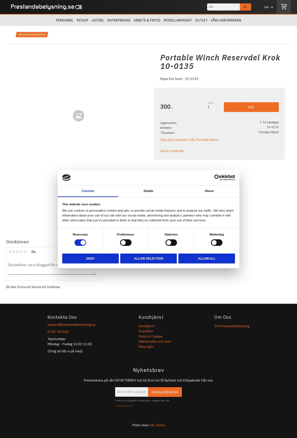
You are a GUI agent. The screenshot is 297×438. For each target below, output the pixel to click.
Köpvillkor (146, 331)
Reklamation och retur (155, 341)
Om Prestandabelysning (232, 326)
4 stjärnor (21, 252)
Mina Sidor (146, 347)
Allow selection (148, 258)
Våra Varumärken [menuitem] (226, 20)
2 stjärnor (14, 252)
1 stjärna (10, 252)
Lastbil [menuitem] (98, 20)
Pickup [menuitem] (82, 20)
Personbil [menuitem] (64, 20)
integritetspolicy (123, 405)
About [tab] (209, 191)
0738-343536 (58, 332)
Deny (90, 258)
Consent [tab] (88, 191)
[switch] (126, 242)
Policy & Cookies (151, 336)
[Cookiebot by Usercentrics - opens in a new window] (217, 178)
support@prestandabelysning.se (71, 325)
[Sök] (245, 7)
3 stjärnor (17, 252)
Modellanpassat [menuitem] (178, 20)
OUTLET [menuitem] (201, 20)
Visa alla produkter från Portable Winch (189, 140)
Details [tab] (149, 191)
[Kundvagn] (284, 7)
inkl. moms (157, 425)
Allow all (206, 258)
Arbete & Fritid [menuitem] (147, 20)
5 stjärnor (24, 252)
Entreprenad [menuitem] (119, 20)
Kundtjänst (147, 326)
